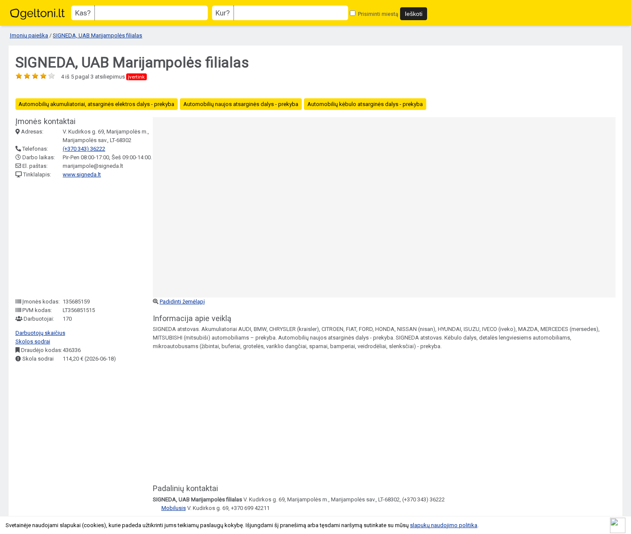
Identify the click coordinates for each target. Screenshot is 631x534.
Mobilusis (173, 508)
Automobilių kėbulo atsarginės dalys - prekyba (365, 104)
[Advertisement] (79, 238)
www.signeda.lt (82, 174)
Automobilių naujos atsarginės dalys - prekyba (240, 104)
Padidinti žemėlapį (182, 301)
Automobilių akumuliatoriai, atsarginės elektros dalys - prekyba (96, 104)
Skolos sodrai (32, 341)
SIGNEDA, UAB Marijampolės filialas (97, 35)
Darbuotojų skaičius (40, 333)
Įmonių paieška (29, 35)
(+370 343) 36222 (84, 149)
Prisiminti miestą (377, 14)
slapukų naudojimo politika (443, 525)
